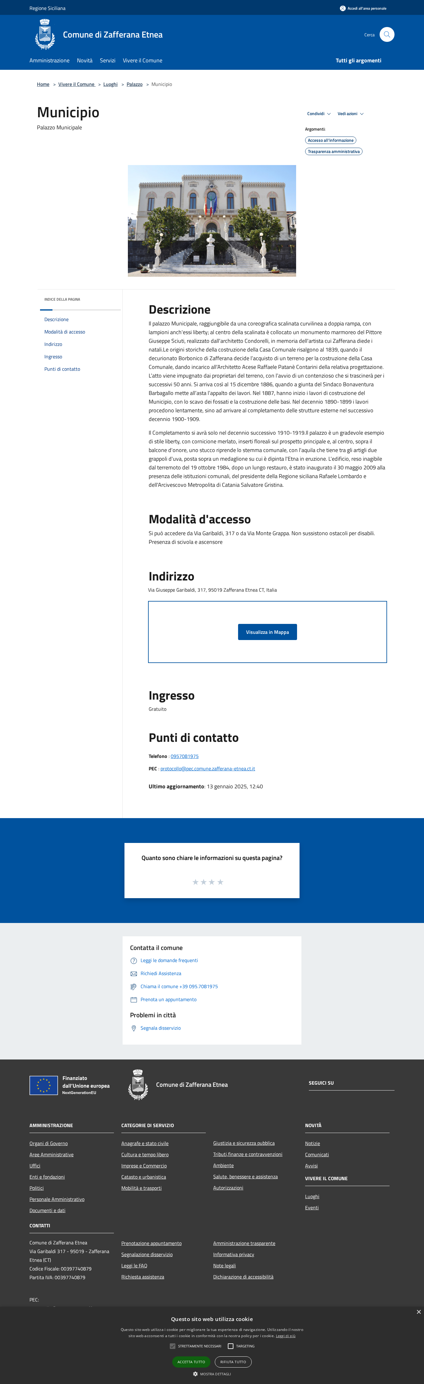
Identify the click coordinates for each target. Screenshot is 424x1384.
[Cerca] (387, 34)
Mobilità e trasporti (141, 1188)
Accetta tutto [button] (191, 1361)
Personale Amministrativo (56, 1199)
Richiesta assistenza (142, 1276)
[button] (212, 1374)
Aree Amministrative (51, 1154)
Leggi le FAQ (134, 1265)
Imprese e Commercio (144, 1165)
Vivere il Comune (77, 84)
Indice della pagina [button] (62, 299)
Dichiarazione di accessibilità (243, 1276)
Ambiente (223, 1165)
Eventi (312, 1207)
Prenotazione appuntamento (151, 1243)
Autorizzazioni (228, 1187)
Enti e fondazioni (47, 1176)
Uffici (34, 1165)
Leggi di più (286, 1335)
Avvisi (311, 1165)
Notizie (312, 1143)
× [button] (418, 1312)
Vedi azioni (348, 113)
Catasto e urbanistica (143, 1176)
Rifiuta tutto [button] (233, 1361)
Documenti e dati (47, 1210)
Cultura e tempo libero (145, 1154)
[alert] (212, 1345)
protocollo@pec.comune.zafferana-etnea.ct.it (207, 768)
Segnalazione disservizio (147, 1254)
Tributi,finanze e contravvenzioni (247, 1154)
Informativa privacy (233, 1254)
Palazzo (134, 84)
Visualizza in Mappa (267, 632)
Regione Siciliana (47, 8)
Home (43, 84)
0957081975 (185, 756)
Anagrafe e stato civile (145, 1143)
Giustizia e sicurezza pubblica (244, 1143)
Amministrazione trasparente (244, 1243)
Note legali (224, 1265)
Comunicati (317, 1154)
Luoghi (110, 84)
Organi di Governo (48, 1143)
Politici (36, 1188)
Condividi (316, 113)
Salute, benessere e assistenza (245, 1176)
